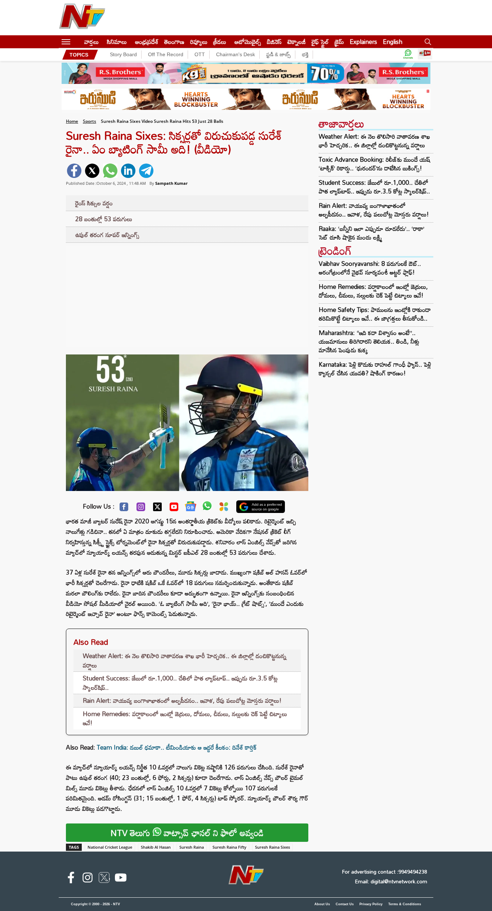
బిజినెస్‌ (274, 42)
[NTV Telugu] (82, 17)
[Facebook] (124, 509)
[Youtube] (174, 509)
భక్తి (305, 54)
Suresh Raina (191, 847)
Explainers (363, 42)
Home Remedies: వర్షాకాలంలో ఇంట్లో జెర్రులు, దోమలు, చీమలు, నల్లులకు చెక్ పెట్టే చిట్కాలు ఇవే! (185, 718)
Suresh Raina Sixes (272, 847)
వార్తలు (91, 42)
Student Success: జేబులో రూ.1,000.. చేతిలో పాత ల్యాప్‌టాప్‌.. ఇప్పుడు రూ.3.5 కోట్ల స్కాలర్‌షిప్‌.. (180, 682)
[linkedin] (128, 171)
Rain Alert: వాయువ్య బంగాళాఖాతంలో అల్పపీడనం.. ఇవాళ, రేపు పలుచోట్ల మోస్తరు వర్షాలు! (182, 700)
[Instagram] (141, 509)
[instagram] (87, 879)
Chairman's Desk (235, 54)
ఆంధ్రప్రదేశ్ (146, 42)
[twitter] (92, 171)
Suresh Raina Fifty (229, 847)
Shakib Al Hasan (156, 847)
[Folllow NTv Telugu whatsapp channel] (408, 55)
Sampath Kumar (171, 183)
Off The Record (165, 54)
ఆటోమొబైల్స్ (247, 42)
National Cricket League (110, 847)
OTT (199, 54)
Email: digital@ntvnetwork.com (391, 881)
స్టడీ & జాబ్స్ (278, 54)
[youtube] (120, 879)
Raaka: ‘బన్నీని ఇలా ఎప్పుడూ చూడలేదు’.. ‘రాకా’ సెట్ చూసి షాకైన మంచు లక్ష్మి (371, 233)
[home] (77, 42)
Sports (89, 121)
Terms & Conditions (404, 904)
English (392, 42)
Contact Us (345, 904)
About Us (322, 904)
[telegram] (146, 171)
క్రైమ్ (339, 42)
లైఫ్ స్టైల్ (320, 42)
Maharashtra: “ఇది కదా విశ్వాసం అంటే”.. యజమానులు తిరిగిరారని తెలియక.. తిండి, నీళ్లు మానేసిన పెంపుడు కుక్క (369, 341)
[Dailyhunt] (223, 508)
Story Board (123, 54)
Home (72, 121)
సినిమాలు (117, 42)
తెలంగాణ (174, 42)
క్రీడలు (219, 42)
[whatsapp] (110, 171)
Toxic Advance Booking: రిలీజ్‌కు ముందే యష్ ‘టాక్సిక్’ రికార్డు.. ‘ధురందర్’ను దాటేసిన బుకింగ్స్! (374, 164)
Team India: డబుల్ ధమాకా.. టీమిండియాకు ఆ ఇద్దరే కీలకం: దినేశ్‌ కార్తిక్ (176, 747)
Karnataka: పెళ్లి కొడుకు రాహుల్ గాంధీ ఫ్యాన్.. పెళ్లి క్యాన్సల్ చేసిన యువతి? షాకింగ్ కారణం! (375, 368)
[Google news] (190, 507)
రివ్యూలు (198, 42)
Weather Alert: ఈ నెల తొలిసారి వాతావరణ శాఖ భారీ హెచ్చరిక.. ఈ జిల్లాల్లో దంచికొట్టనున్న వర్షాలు (184, 660)
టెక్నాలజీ (296, 42)
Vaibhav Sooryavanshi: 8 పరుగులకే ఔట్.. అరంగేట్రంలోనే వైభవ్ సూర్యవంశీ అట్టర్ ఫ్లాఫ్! (370, 268)
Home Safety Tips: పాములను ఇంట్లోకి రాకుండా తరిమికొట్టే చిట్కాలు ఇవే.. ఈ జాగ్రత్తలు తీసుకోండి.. (375, 314)
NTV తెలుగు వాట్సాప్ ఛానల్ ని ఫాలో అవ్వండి (187, 832)
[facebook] (74, 171)
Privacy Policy (371, 904)
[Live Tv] (425, 55)
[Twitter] (157, 509)
